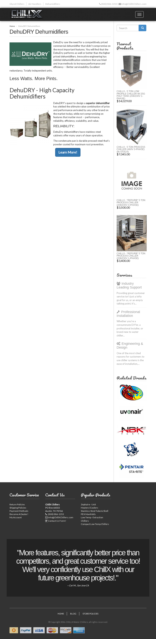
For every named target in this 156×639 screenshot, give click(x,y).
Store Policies (90, 613)
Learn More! (67, 152)
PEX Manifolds (88, 514)
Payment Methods (19, 510)
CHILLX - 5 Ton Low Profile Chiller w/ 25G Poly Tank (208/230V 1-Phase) (131, 95)
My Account (16, 517)
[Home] (28, 14)
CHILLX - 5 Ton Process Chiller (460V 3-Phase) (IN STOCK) (131, 149)
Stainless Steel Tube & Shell (94, 510)
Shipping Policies (18, 507)
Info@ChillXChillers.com (133, 3)
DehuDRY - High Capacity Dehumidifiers (42, 93)
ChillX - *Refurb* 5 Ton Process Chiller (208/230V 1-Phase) (131, 256)
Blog (73, 613)
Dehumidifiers (52, 3)
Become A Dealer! (19, 514)
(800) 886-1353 (109, 3)
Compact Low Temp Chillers (95, 524)
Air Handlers (34, 3)
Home (12, 26)
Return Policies (17, 504)
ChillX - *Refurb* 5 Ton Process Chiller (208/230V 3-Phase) (131, 202)
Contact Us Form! (57, 520)
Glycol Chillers (17, 3)
